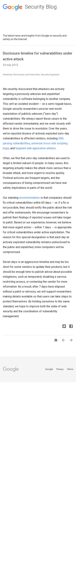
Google (49, 369)
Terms (70, 369)
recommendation (29, 197)
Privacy (60, 369)
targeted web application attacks (35, 148)
